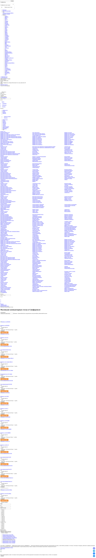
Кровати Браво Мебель (68, 160)
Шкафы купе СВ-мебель (69, 144)
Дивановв (7, 47)
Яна (5, 74)
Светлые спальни (35, 172)
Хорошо (2, 555)
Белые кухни (34, 154)
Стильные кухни (35, 150)
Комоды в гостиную (36, 192)
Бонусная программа (7, 10)
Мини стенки (35, 186)
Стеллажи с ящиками (68, 191)
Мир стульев (7, 55)
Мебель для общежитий (68, 233)
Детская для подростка (68, 196)
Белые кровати (67, 156)
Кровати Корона (67, 159)
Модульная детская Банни (37, 198)
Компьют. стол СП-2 (4, 337)
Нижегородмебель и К (9, 57)
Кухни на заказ (3, 149)
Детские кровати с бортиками (38, 204)
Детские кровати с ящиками (37, 205)
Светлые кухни (67, 146)
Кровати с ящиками (36, 157)
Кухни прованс (35, 152)
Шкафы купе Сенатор (68, 137)
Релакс (6, 63)
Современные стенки (36, 183)
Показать (2, 531)
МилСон (6, 54)
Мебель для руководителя (5, 223)
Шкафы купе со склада (68, 136)
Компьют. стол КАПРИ (4, 420)
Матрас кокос (35, 165)
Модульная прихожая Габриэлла (6, 218)
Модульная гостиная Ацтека (5, 192)
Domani (6, 21)
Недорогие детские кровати (5, 204)
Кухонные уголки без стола (37, 225)
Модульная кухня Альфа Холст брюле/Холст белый (10, 153)
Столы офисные (3, 225)
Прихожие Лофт (35, 218)
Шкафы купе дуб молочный (69, 134)
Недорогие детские (4, 196)
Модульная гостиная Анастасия (6, 188)
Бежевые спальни (35, 173)
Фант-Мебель (7, 72)
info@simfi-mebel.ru (4, 84)
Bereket (6, 18)
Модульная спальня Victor (5, 174)
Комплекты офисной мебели (5, 222)
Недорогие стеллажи (68, 186)
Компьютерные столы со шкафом (9, 541)
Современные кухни (68, 149)
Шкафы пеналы (35, 179)
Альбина (6, 37)
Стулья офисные (3, 227)
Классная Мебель (8, 51)
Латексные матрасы (36, 166)
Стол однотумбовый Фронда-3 (6, 481)
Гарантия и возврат (6, 13)
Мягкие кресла (67, 210)
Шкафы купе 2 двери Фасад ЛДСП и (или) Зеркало (10, 134)
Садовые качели (35, 236)
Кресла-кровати (67, 211)
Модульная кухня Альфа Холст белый (7, 151)
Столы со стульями (36, 227)
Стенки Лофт (35, 184)
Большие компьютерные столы (8, 538)
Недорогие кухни (3, 146)
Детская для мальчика (36, 201)
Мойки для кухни (67, 152)
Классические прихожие (37, 217)
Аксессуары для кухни (68, 151)
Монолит (6, 56)
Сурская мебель (8, 69)
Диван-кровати (35, 212)
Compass (6, 20)
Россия (6, 65)
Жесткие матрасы (35, 164)
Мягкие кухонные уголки (37, 221)
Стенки (4, 124)
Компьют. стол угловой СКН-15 (6, 361)
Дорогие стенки (3, 184)
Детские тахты (67, 206)
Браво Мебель (7, 41)
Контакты (4, 9)
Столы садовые (67, 222)
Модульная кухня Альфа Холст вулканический (9, 154)
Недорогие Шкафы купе (5, 132)
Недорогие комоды (68, 169)
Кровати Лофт (35, 160)
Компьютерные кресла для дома (6, 235)
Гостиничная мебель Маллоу (69, 228)
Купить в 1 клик (4, 332)
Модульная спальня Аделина (5, 176)
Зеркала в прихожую (68, 218)
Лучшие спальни (3, 171)
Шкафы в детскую (67, 199)
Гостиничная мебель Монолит (70, 229)
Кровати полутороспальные (5, 160)
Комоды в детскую (68, 197)
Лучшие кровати (3, 158)
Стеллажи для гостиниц (69, 231)
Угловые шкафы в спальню (37, 178)
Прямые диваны (35, 209)
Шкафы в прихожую (68, 217)
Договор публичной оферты (8, 12)
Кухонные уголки (3, 237)
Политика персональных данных (6, 547)
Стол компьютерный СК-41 (5, 349)
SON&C (6, 34)
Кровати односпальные (4, 161)
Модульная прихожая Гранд (5, 219)
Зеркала (65, 179)
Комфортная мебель (8, 52)
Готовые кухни (35, 149)
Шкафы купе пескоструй (37, 139)
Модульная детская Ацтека (37, 197)
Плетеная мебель (35, 237)
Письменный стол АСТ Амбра (6, 374)
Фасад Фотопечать (4, 140)
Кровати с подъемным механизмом (39, 156)
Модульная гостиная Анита (5, 189)
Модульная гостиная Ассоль (5, 191)
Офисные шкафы (3, 232)
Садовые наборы (35, 238)
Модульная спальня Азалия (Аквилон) (7, 177)
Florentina (6, 23)
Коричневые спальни (36, 175)
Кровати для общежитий (69, 235)
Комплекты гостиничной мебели (70, 226)
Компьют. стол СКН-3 (4, 396)
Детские (4, 125)
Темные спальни (35, 174)
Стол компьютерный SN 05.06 (6, 384)
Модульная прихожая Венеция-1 (6, 217)
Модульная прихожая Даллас (37, 214)
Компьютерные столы (4, 230)
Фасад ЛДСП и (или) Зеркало (6, 139)
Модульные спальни (4, 172)
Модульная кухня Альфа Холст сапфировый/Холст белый (43, 147)
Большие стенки (35, 187)
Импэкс (6, 50)
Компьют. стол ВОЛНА (4, 325)
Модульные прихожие (4, 215)
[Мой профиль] (1, 298)
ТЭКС (6, 70)
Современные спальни (4, 180)
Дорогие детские (3, 197)
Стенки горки (35, 185)
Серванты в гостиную (36, 190)
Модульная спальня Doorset (5, 173)
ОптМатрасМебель (8, 59)
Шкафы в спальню (36, 177)
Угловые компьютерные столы (8, 535)
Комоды (34, 181)
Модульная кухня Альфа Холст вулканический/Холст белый (43, 146)
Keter (6, 25)
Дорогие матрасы (3, 164)
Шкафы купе (5, 110)
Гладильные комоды (68, 173)
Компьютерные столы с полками (9, 542)
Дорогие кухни (3, 147)
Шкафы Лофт (35, 180)
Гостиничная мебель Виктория (70, 227)
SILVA (6, 33)
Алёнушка (7, 38)
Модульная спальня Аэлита (5, 175)
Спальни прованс (35, 170)
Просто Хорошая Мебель (9, 62)
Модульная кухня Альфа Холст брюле (7, 152)
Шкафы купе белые (68, 132)
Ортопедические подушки (69, 165)
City (5, 19)
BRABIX (6, 16)
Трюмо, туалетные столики (69, 177)
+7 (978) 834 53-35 (3, 77)
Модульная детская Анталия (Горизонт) (7, 201)
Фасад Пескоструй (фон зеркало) (6, 141)
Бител (6, 40)
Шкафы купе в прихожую (37, 144)
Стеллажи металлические (69, 188)
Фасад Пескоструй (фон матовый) (6, 142)
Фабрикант (7, 71)
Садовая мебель (35, 235)
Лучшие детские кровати (5, 206)
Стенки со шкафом (36, 188)
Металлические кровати (37, 161)
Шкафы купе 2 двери (4, 133)
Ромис (6, 64)
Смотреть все (35, 148)
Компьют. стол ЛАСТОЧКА (5, 493)
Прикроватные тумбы (68, 176)
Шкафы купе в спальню (37, 141)
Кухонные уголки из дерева (37, 224)
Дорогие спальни (3, 170)
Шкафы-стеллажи (67, 189)
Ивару (6, 49)
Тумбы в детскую (67, 198)
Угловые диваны (3, 212)
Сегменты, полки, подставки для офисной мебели (9, 231)
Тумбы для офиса (3, 233)
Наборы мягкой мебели (4, 209)
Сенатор (6, 67)
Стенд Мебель (7, 68)
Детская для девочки (36, 200)
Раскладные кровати (68, 158)
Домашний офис (3, 229)
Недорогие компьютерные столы (9, 536)
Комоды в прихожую (68, 216)
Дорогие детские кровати (5, 205)
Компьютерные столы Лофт (8, 534)
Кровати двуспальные (4, 159)
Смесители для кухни (68, 153)
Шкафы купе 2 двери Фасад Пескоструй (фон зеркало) (10, 136)
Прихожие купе (35, 220)
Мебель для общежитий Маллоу (70, 234)
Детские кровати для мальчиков (70, 204)
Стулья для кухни (35, 229)
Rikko (6, 31)
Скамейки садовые (68, 221)
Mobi (6, 27)
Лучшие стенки (3, 185)
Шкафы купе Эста (67, 140)
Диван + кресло (35, 210)
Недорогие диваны (4, 211)
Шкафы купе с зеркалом (37, 140)
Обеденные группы (36, 230)
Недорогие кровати (4, 156)
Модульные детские (4, 199)
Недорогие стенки (3, 183)
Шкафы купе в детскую (36, 143)
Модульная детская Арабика (5, 202)
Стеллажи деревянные (68, 187)
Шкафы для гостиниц (68, 230)
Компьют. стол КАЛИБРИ (5, 432)
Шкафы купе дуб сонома (69, 135)
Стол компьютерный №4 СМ (5, 469)
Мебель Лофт (67, 236)
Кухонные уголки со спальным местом (7, 238)
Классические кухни (68, 150)
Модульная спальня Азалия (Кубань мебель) (8, 178)
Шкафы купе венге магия (69, 133)
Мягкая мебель (5, 127)
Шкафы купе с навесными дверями (39, 136)
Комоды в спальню (68, 171)
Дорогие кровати (3, 157)
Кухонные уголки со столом (37, 222)
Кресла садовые (67, 223)
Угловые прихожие (36, 219)
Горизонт (6, 44)
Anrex (6, 15)
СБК (6, 66)
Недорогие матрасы (4, 163)
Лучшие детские (3, 198)
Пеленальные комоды (68, 170)
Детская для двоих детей (37, 202)
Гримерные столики (68, 178)
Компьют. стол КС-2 (4, 408)
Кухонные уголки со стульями (38, 223)
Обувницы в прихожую (68, 219)
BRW (6, 17)
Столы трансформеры (36, 233)
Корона (6, 53)
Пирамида (7, 60)
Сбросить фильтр (8, 531)
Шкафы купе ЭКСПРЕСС (69, 139)
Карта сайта (2, 548)
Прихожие (5, 128)
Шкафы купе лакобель (36, 137)
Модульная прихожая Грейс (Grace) (7, 220)
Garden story (7, 24)
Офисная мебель (3, 221)
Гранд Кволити (8, 45)
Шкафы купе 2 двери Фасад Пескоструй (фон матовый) (11, 137)
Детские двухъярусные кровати (38, 206)
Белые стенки (35, 189)
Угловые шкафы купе (36, 135)
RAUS (6, 30)
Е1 (5, 48)
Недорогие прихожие (4, 214)
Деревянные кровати (36, 159)
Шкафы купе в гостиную (37, 142)
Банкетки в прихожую (68, 215)
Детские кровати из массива (69, 205)
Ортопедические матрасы (5, 166)
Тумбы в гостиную (36, 191)
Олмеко (6, 58)
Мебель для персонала (4, 224)
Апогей (6, 39)
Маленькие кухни (35, 153)
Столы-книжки (35, 231)
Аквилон (6, 36)
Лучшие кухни (3, 148)
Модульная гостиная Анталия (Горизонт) (8, 190)
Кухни (4, 111)
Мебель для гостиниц (68, 225)
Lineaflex (6, 26)
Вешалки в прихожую (68, 214)
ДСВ (6, 46)
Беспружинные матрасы (37, 163)
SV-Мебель (7, 35)
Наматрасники (67, 164)
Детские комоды (67, 172)
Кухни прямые (67, 148)
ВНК (6, 43)
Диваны (2, 210)
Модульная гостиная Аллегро (6, 187)
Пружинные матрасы (4, 167)
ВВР (6, 42)
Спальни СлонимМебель (37, 176)
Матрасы (4, 113)
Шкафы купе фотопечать (37, 138)
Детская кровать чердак (4, 207)
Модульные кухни (3, 150)
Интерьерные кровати (36, 158)
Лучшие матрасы (3, 165)
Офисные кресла (3, 226)
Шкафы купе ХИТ (67, 143)
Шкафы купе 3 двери (4, 138)
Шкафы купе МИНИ (68, 142)
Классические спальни (4, 181)
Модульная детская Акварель (6, 200)
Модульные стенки (4, 186)
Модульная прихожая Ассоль (5, 216)
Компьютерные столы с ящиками (9, 540)
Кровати (4, 112)
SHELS (6, 32)
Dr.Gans (6, 22)
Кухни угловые (67, 147)
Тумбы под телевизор (68, 184)
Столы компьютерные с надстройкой (10, 537)
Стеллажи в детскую (68, 190)
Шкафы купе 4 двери (4, 143)
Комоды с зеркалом (68, 174)
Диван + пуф (34, 211)
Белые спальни (35, 171)
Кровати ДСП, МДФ (68, 157)
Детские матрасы (35, 167)
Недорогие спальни (4, 169)
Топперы (66, 163)
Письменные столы (4, 234)
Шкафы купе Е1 (67, 138)
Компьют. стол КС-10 (4, 444)
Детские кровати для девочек (38, 207)
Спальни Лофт (35, 169)
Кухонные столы (35, 228)
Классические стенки (4, 194)
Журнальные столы (36, 232)
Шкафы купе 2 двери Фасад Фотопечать (8, 135)
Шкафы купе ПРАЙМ (68, 141)
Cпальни (4, 123)
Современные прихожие (37, 216)
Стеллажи (66, 185)
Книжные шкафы (67, 183)
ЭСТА (6, 73)
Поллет (6, 61)
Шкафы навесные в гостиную (38, 194)
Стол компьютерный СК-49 (5, 457)
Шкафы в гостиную (36, 193)
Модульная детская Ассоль (37, 196)
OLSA (6, 28)
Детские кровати (6, 126)
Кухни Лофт (34, 151)
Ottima (6, 29)
